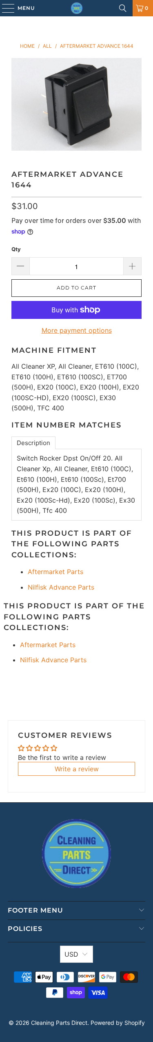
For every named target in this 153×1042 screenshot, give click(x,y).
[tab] (33, 442)
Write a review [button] (77, 769)
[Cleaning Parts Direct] (76, 8)
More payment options (77, 330)
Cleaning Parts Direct (59, 1022)
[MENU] (4, 8)
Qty (16, 249)
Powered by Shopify (118, 1022)
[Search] (123, 8)
